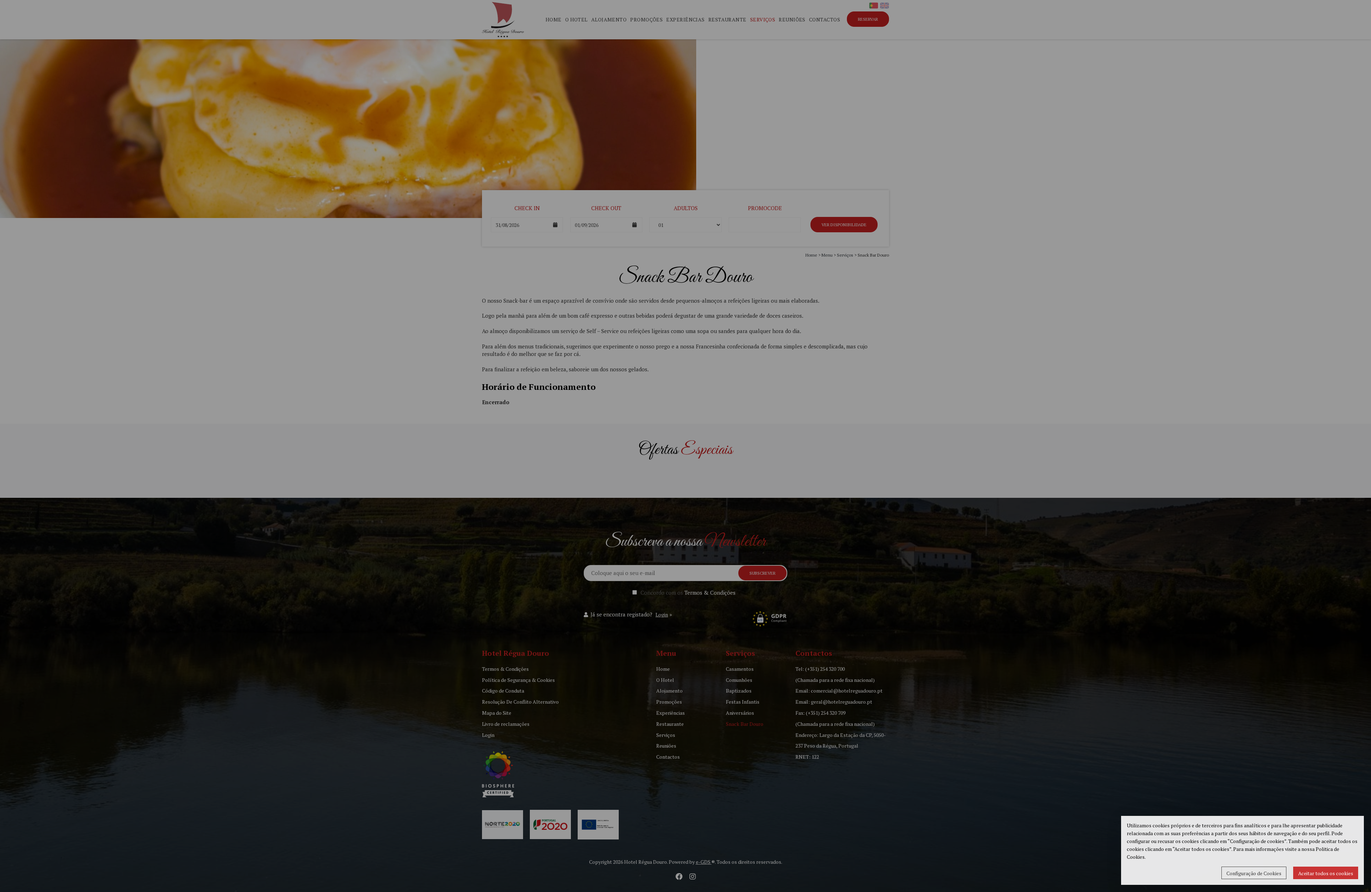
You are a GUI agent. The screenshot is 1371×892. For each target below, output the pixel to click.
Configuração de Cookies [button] (1253, 873)
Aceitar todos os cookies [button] (1325, 873)
